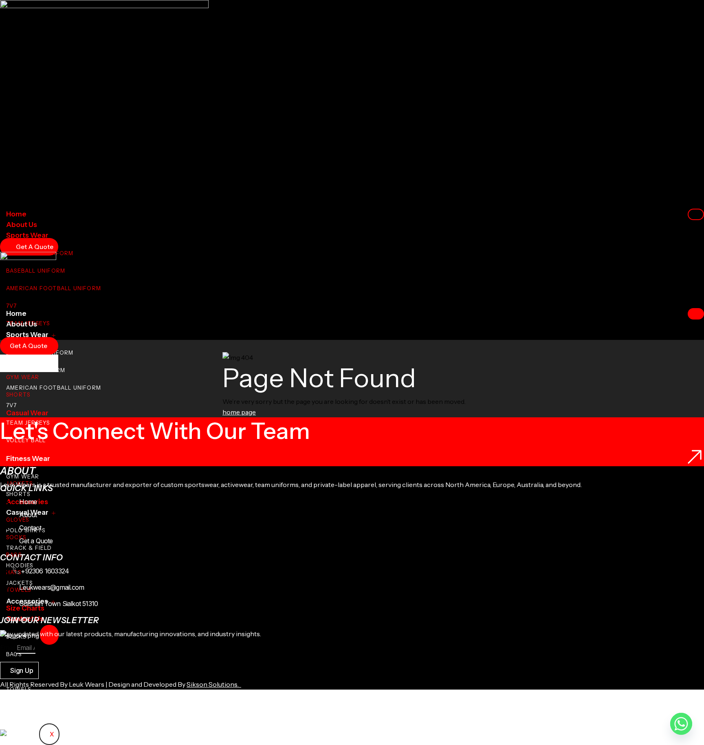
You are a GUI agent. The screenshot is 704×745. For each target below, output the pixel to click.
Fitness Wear (28, 458)
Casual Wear (27, 413)
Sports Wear (27, 235)
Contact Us (25, 718)
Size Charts (25, 707)
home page (239, 412)
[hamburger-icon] (696, 214)
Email (7, 648)
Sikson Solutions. (214, 684)
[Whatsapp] (681, 724)
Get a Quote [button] (28, 346)
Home (16, 214)
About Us (21, 224)
